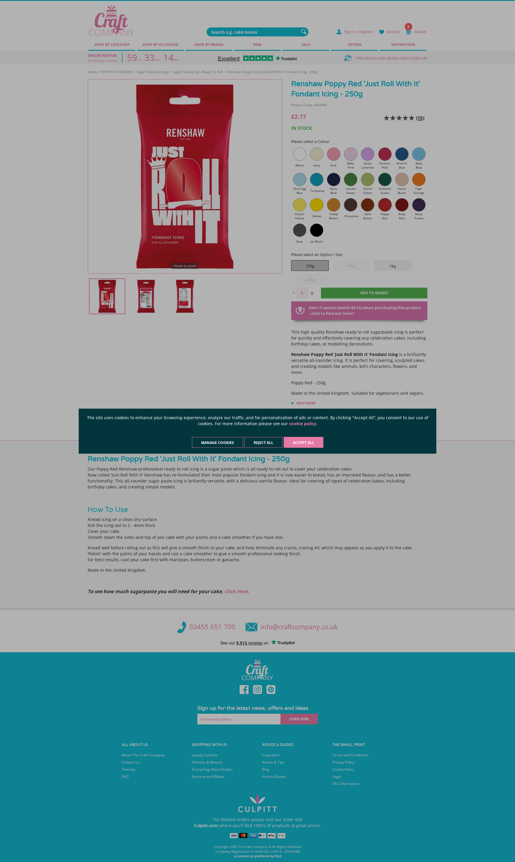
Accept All (303, 442)
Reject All (263, 442)
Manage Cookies (217, 442)
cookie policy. (303, 423)
